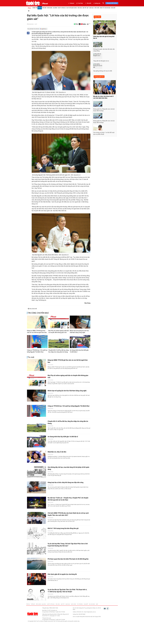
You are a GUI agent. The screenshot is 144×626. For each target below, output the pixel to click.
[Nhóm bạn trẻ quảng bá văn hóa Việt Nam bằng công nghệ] (80, 322)
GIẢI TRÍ (62, 604)
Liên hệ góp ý (95, 616)
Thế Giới (44, 7)
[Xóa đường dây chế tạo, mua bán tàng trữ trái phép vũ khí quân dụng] (36, 472)
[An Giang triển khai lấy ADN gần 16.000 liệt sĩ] (80, 341)
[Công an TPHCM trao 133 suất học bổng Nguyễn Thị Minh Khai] (37, 341)
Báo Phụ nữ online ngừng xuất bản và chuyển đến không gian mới (58, 331)
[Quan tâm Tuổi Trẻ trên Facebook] (107, 608)
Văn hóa (79, 7)
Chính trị (34, 7)
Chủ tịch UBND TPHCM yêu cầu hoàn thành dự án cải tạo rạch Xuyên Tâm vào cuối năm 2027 (68, 514)
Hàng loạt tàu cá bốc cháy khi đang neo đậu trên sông (65, 482)
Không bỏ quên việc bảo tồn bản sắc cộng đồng (104, 50)
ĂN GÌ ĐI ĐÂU (92, 604)
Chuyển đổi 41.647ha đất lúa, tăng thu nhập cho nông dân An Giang (58, 351)
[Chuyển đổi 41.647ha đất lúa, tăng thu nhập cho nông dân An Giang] (58, 341)
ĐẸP (97, 604)
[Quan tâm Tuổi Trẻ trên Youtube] (104, 608)
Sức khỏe (96, 7)
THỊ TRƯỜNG (80, 604)
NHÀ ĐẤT (86, 604)
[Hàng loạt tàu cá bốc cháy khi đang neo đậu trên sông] (36, 487)
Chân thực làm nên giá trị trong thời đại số (103, 37)
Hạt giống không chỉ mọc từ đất (102, 71)
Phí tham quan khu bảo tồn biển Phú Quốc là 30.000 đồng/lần (68, 559)
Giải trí (84, 7)
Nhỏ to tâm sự (62, 7)
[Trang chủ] (29, 7)
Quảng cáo (97, 3)
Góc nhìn (97, 17)
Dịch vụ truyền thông (77, 616)
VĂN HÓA (58, 604)
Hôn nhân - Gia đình (52, 7)
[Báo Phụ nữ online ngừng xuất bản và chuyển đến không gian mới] (58, 322)
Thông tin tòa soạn (46, 618)
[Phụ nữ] (44, 3)
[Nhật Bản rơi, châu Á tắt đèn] (36, 457)
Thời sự (40, 7)
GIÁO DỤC (68, 604)
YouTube (80, 3)
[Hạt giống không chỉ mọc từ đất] (97, 66)
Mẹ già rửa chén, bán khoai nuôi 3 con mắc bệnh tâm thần (103, 97)
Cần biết (89, 3)
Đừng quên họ (99, 77)
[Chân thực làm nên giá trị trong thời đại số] (104, 27)
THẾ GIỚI (33, 604)
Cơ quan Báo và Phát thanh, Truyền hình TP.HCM (53, 619)
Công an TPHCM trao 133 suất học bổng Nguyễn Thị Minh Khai (37, 351)
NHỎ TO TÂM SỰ (50, 604)
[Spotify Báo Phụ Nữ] (76, 24)
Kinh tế (102, 7)
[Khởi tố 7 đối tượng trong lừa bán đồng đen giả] (36, 533)
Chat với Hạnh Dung (71, 7)
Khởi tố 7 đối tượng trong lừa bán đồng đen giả (63, 528)
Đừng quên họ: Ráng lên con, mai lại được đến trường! (103, 110)
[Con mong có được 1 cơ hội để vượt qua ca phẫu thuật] (97, 128)
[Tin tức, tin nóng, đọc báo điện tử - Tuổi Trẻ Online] (33, 3)
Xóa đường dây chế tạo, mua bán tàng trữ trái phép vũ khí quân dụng (68, 468)
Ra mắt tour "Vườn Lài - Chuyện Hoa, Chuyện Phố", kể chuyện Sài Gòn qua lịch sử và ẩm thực (68, 499)
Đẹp (88, 7)
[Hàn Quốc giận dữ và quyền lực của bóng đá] (36, 579)
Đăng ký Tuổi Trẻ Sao (112, 3)
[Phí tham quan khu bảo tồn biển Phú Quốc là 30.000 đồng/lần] (36, 564)
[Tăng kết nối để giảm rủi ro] (97, 56)
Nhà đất (113, 7)
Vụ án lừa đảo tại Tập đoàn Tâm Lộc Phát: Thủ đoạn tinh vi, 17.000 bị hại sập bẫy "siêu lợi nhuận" (67, 590)
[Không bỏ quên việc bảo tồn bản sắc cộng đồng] (97, 44)
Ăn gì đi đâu (107, 7)
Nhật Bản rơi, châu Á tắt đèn (57, 452)
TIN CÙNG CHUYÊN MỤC (38, 313)
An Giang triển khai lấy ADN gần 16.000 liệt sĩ (79, 351)
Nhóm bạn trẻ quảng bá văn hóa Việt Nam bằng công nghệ (79, 331)
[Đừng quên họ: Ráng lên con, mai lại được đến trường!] (97, 104)
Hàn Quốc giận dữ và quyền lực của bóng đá (62, 574)
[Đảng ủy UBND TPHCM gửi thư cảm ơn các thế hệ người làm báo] (37, 322)
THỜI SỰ (28, 604)
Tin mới (31, 357)
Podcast (72, 3)
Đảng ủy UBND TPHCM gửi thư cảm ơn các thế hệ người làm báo (37, 331)
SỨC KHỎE (73, 604)
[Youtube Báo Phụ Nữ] (83, 24)
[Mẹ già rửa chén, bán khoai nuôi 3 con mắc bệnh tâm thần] (104, 87)
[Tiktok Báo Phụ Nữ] (79, 24)
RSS (100, 616)
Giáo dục (91, 7)
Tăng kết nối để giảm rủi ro (101, 61)
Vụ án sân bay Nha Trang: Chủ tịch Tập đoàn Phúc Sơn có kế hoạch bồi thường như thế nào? (68, 545)
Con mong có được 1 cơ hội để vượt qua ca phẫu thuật (103, 133)
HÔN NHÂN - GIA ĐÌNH (41, 604)
